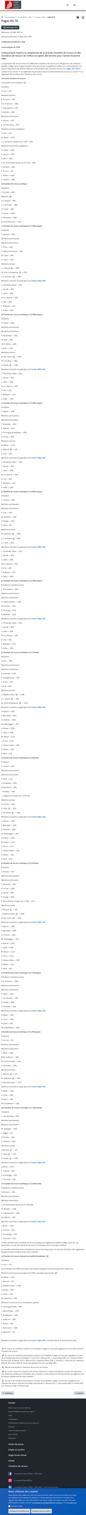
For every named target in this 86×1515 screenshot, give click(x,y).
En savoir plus (72, 1503)
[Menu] (75, 5)
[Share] (83, 17)
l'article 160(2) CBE (38, 281)
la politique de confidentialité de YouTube (47, 1503)
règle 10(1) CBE (72, 68)
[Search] (68, 5)
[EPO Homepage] (13, 5)
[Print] (78, 17)
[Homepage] (2, 17)
